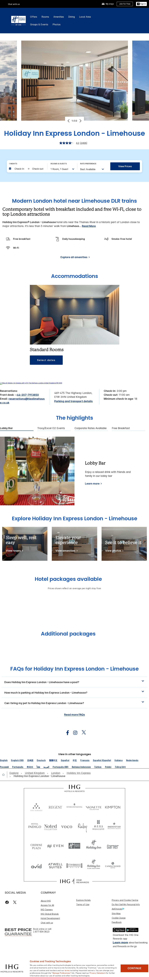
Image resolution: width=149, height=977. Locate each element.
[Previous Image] (69, 121)
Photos (57, 24)
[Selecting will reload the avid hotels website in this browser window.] (36, 865)
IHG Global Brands (50, 914)
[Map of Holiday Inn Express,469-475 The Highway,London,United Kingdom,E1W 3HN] (31, 383)
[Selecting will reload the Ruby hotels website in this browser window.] (82, 826)
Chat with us (47, 922)
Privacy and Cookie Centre (125, 900)
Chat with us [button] (14, 4)
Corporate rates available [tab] (90, 428)
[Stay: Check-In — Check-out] (27, 168)
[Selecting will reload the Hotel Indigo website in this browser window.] (34, 826)
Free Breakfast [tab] (121, 428)
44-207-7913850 (28, 394)
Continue (134, 968)
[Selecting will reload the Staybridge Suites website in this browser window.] (74, 865)
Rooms (45, 16)
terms (67, 970)
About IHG (46, 901)
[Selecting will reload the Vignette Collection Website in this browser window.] (94, 806)
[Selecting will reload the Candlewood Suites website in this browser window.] (113, 865)
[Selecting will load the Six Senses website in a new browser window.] (36, 806)
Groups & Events (39, 24)
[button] (141, 4)
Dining (71, 16)
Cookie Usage (119, 918)
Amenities (58, 16)
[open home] (4, 775)
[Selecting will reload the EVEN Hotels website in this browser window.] (55, 846)
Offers (33, 16)
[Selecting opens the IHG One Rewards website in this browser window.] (74, 881)
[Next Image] (80, 121)
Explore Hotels (83, 900)
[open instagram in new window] (73, 733)
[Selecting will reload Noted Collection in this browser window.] (50, 826)
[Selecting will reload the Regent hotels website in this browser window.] (55, 806)
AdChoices (117, 909)
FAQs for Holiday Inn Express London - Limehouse (74, 668)
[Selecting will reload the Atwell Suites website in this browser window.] (55, 865)
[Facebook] (7, 902)
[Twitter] (15, 902)
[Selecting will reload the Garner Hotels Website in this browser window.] (113, 846)
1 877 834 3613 (41, 931)
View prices (125, 166)
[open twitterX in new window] (82, 733)
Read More (89, 226)
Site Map (116, 913)
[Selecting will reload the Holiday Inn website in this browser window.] (94, 846)
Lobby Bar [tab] (6, 428)
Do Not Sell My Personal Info (126, 904)
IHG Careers (47, 909)
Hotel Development (50, 918)
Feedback (116, 922)
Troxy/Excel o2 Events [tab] (51, 428)
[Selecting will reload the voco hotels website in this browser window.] (66, 826)
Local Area (85, 16)
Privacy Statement (97, 972)
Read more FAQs (74, 714)
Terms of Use (82, 904)
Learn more (92, 483)
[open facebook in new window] (66, 733)
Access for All (47, 905)
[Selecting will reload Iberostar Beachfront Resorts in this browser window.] (114, 826)
